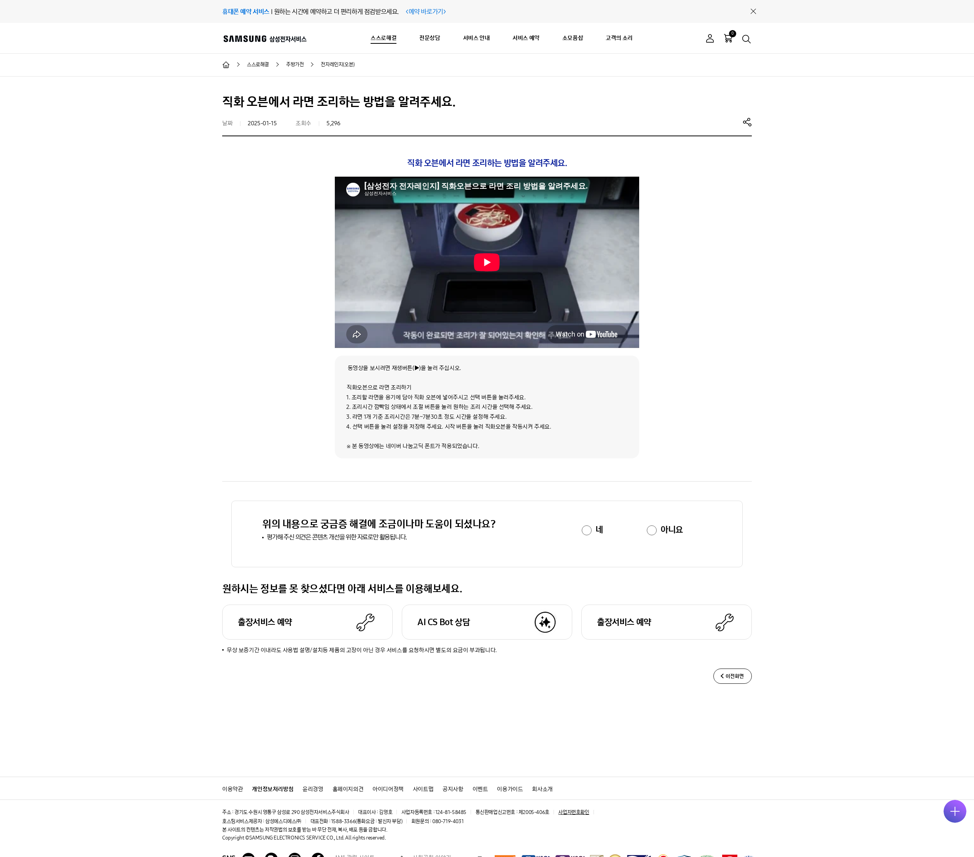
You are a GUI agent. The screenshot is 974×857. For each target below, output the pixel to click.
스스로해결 (383, 37)
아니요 (671, 529)
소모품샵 (572, 37)
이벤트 (480, 789)
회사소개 (542, 789)
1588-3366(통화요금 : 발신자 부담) (366, 821)
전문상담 (429, 37)
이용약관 (232, 789)
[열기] (955, 811)
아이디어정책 (388, 789)
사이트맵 (423, 789)
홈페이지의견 (348, 789)
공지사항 (452, 789)
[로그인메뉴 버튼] (710, 39)
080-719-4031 (447, 821)
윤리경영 (312, 789)
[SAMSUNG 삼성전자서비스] (264, 38)
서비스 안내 (476, 37)
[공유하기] (747, 121)
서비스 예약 (526, 37)
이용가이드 (510, 789)
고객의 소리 (619, 37)
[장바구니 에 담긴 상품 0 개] (728, 38)
